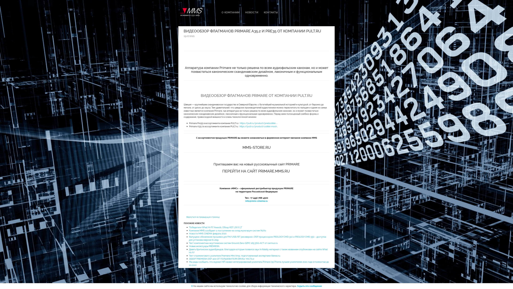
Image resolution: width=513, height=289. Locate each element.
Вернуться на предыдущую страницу (203, 217)
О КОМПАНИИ (231, 12)
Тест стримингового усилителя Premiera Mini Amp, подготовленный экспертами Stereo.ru (234, 255)
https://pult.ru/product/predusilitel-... (258, 123)
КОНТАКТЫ (271, 12)
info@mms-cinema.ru (256, 201)
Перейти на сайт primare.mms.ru (256, 171)
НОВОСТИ (251, 12)
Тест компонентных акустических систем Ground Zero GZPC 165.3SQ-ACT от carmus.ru (233, 243)
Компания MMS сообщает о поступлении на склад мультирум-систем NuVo (227, 230)
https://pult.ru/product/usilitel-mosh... (259, 126)
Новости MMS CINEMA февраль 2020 (208, 233)
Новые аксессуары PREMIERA (204, 246)
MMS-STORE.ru (256, 147)
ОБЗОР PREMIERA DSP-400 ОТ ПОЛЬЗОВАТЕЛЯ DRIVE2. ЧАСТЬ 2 (221, 259)
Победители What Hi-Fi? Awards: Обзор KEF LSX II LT (215, 227)
